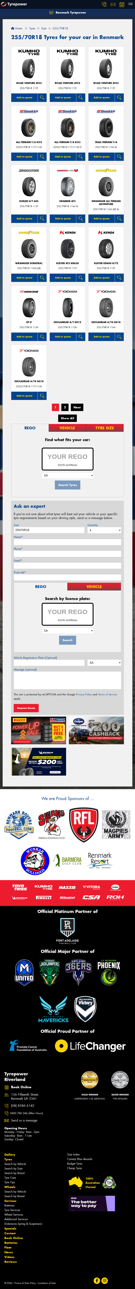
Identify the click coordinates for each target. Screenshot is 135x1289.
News (8, 1252)
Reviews (10, 1262)
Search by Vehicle (15, 1164)
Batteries (9, 1205)
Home (18, 28)
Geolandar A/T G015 (67, 322)
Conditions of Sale (47, 1283)
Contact (10, 1233)
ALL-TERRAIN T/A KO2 (29, 142)
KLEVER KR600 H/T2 (106, 263)
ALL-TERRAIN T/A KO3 (67, 142)
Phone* (18, 549)
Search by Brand (14, 1173)
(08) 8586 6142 (22, 1106)
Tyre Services (12, 1210)
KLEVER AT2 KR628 (67, 263)
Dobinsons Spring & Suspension (23, 1224)
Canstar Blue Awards (79, 1159)
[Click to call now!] (104, 4)
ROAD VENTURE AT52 (29, 83)
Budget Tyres (74, 1163)
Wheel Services (13, 1215)
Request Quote (26, 708)
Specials (10, 1228)
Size (16, 525)
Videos (9, 1257)
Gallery (9, 1155)
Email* (18, 561)
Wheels (9, 1187)
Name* (18, 537)
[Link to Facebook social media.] (97, 1280)
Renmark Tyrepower (70, 12)
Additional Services (16, 1219)
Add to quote (24, 97)
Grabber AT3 (67, 201)
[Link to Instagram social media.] (104, 1280)
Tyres (8, 1159)
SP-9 (29, 322)
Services (10, 1201)
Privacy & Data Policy (25, 1283)
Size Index (73, 1154)
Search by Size (13, 1168)
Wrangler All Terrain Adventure (106, 203)
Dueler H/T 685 (28, 201)
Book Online (13, 1238)
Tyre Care (10, 1178)
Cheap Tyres (74, 1168)
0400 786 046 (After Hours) (26, 1113)
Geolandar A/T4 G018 (106, 322)
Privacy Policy (84, 694)
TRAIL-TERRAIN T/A (106, 142)
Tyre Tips (9, 1182)
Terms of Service (107, 694)
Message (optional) (25, 669)
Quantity (92, 525)
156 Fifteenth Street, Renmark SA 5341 (25, 1097)
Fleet (7, 1247)
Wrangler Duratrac (29, 263)
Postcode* (20, 572)
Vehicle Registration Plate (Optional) (35, 658)
